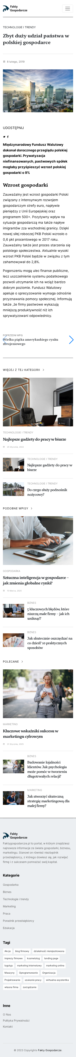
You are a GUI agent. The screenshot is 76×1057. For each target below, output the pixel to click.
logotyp (8, 965)
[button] (71, 340)
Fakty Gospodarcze (50, 1050)
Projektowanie (12, 979)
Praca (6, 913)
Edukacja (9, 928)
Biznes (7, 892)
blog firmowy (22, 951)
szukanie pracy (33, 979)
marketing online (55, 965)
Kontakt (8, 1026)
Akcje (7, 951)
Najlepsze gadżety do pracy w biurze (34, 439)
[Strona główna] (20, 8)
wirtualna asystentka (57, 979)
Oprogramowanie (28, 972)
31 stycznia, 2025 (15, 744)
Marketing (10, 724)
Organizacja (49, 972)
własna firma (11, 987)
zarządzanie (29, 987)
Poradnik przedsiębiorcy (18, 920)
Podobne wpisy (16, 508)
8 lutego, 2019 (15, 61)
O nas (7, 1014)
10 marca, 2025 (14, 591)
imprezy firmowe (13, 958)
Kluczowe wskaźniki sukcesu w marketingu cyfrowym (30, 733)
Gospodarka (11, 571)
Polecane (11, 661)
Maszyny (9, 972)
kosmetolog (33, 958)
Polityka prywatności (16, 1020)
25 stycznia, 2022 (15, 447)
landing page (51, 958)
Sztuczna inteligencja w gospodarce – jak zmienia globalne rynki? (36, 580)
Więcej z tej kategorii (22, 369)
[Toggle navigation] (67, 8)
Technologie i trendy (18, 432)
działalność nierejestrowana (49, 951)
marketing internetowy (29, 965)
